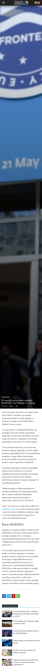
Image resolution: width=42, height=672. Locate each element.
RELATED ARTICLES (10, 606)
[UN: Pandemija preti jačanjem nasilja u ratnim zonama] (7, 623)
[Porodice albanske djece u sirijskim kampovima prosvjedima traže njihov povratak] (7, 613)
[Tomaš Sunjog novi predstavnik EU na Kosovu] (7, 642)
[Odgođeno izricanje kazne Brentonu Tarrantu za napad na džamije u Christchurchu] (7, 662)
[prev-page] (3, 670)
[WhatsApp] (18, 596)
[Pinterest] (13, 596)
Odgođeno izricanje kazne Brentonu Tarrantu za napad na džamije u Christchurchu (25, 662)
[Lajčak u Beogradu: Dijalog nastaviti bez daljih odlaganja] (7, 633)
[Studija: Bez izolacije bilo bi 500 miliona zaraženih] (7, 652)
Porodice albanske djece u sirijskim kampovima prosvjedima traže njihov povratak (26, 613)
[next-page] (6, 670)
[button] (3, 2)
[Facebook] (4, 596)
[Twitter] (9, 596)
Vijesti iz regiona (5, 397)
